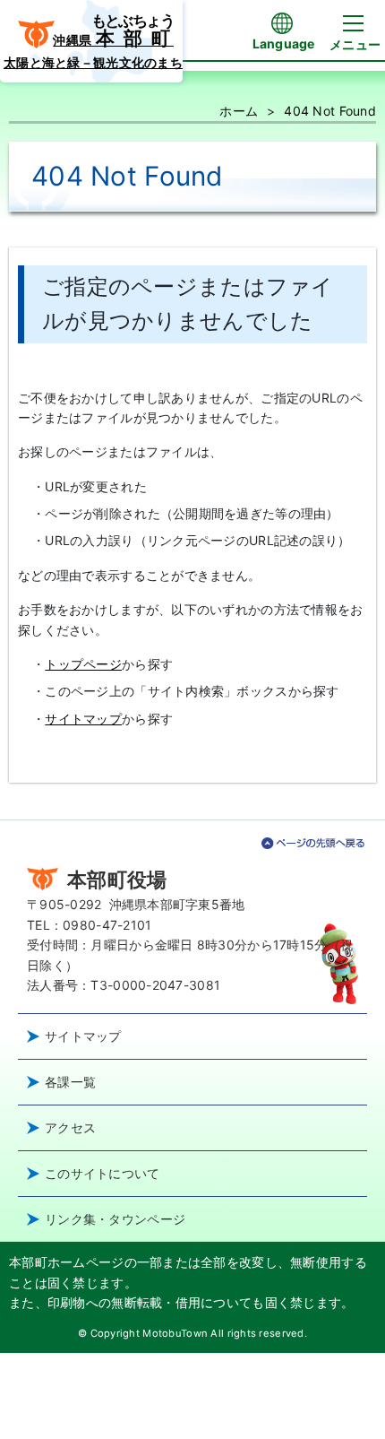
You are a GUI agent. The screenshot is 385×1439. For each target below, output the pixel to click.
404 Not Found (330, 110)
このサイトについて (102, 1173)
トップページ (83, 664)
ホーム (238, 110)
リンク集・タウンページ (115, 1219)
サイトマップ (83, 718)
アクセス (70, 1127)
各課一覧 (70, 1081)
